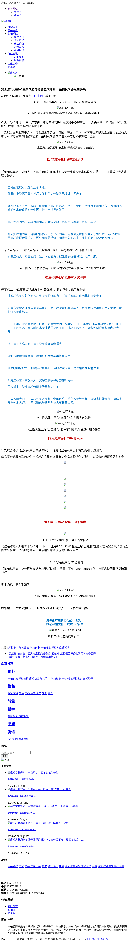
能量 (11, 701)
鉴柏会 (18, 15)
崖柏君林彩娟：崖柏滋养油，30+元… (22, 813)
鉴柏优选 (13, 909)
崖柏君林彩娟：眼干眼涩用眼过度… (22, 846)
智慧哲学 (13, 716)
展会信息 (19, 60)
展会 (50, 693)
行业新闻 (19, 57)
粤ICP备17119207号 (97, 939)
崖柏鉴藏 (56, 647)
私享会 (11, 67)
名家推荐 (7, 663)
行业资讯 (13, 53)
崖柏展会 (24, 647)
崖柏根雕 (56, 678)
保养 (44, 693)
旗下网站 (13, 8)
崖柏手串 (13, 30)
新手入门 (19, 37)
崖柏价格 (23, 678)
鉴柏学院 (13, 33)
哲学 (11, 709)
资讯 (11, 732)
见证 (38, 693)
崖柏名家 (77, 678)
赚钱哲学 (23, 716)
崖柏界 (66, 647)
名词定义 (19, 40)
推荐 (11, 671)
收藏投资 (19, 50)
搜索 (5, 756)
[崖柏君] (6, 21)
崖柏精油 (67, 678)
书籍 (11, 724)
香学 (10, 693)
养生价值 (19, 43)
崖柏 (11, 686)
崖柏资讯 (88, 678)
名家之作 (13, 63)
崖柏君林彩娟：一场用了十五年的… (22, 779)
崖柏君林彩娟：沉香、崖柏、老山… (22, 830)
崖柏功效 (34, 678)
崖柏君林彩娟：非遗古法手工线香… (22, 796)
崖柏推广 (13, 647)
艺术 (15, 693)
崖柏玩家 (46, 647)
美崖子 (18, 12)
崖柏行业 (35, 647)
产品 (27, 693)
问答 (21, 693)
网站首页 (13, 27)
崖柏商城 (13, 678)
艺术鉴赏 (19, 47)
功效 (33, 693)
